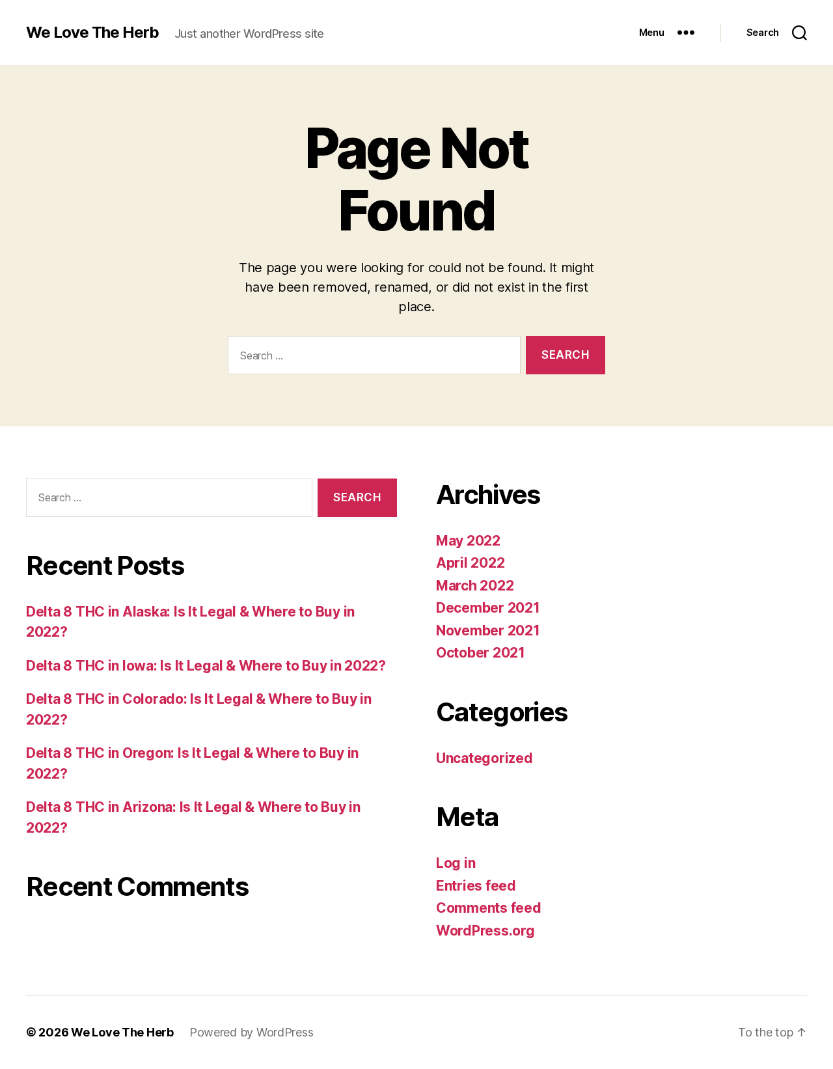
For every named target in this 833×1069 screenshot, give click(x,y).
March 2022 (474, 585)
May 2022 (468, 541)
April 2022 (470, 563)
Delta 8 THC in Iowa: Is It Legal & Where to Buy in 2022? (206, 666)
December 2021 (488, 608)
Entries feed (476, 886)
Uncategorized (484, 758)
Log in (455, 863)
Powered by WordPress (251, 1032)
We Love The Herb (92, 32)
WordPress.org (485, 931)
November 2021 (488, 630)
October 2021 (480, 653)
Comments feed (488, 908)
